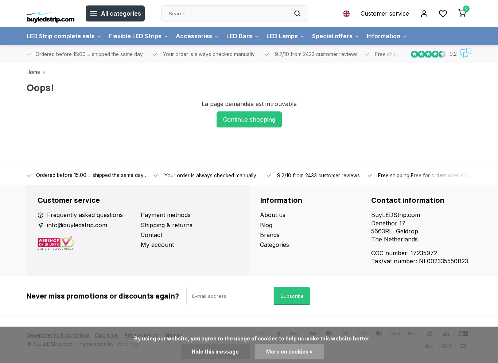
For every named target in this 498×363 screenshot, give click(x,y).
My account (157, 244)
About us (272, 214)
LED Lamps (282, 36)
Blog (266, 225)
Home (33, 72)
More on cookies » (289, 352)
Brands (270, 234)
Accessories (194, 36)
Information (383, 36)
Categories (274, 244)
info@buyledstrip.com (77, 225)
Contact (151, 234)
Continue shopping (249, 119)
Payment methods (166, 214)
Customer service (385, 13)
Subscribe (292, 296)
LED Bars (239, 36)
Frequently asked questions (85, 214)
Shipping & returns (166, 225)
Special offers (332, 36)
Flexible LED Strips (135, 36)
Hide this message (215, 352)
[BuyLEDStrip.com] (51, 13)
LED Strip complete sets (61, 36)
